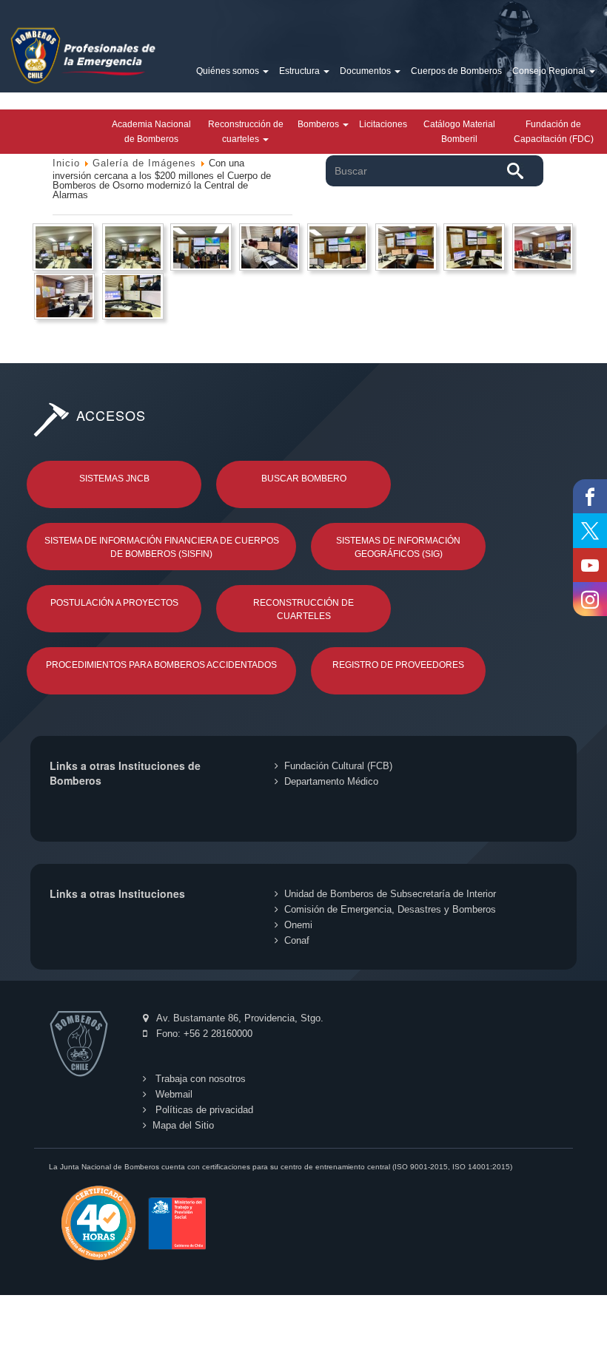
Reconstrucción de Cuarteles (303, 609)
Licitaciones (383, 124)
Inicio (66, 163)
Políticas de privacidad (202, 1109)
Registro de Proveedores (398, 665)
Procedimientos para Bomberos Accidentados (161, 665)
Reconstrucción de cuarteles (246, 131)
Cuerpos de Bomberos (456, 71)
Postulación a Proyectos (114, 603)
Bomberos (319, 124)
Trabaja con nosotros (199, 1078)
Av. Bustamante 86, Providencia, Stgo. (238, 1018)
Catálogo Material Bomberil (459, 131)
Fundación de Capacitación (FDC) (554, 131)
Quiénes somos (228, 71)
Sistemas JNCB (114, 478)
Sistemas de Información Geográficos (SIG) (398, 547)
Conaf (296, 940)
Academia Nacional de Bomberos (151, 131)
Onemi (298, 924)
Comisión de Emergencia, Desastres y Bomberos (390, 909)
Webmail (172, 1094)
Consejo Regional (550, 71)
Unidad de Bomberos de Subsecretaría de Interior (390, 893)
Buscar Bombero (303, 478)
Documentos (366, 71)
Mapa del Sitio (183, 1125)
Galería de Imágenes (144, 163)
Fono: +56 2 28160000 (202, 1033)
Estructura (300, 71)
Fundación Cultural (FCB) (338, 765)
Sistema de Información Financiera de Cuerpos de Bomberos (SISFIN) (161, 547)
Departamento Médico (331, 781)
